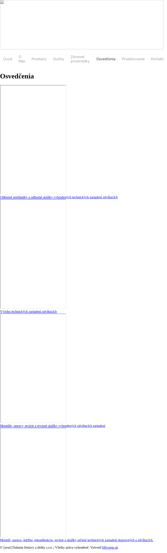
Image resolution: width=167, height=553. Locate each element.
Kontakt (157, 59)
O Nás (22, 59)
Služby (58, 59)
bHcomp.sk (110, 547)
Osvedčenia (105, 59)
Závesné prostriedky (80, 59)
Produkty (39, 59)
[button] (59, 197)
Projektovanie (133, 59)
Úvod (7, 59)
